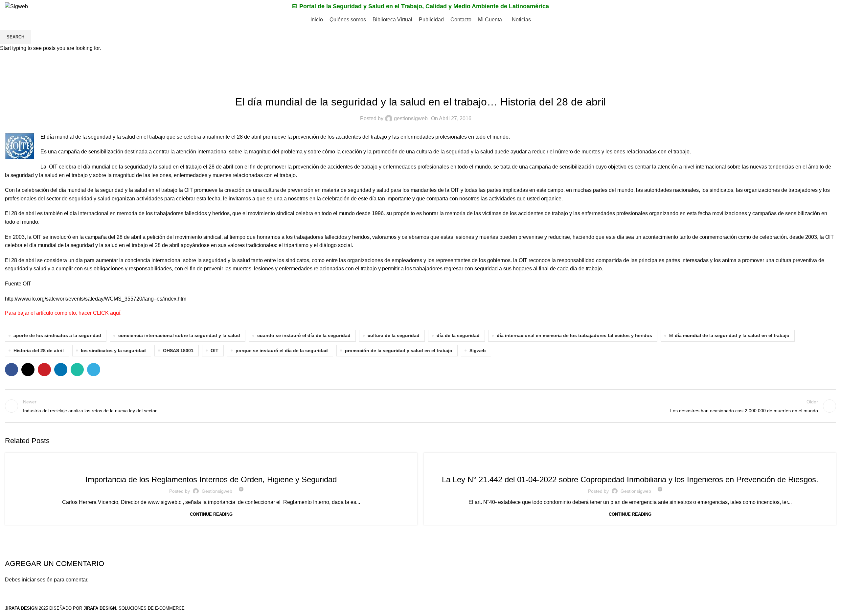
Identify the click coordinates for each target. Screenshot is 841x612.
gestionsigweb (217, 491)
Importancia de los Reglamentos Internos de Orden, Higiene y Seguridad (211, 479)
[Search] (829, 6)
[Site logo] (16, 6)
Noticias (211, 465)
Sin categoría (630, 465)
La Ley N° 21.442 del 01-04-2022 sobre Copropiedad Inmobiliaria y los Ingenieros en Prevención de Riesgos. (630, 479)
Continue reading (211, 514)
